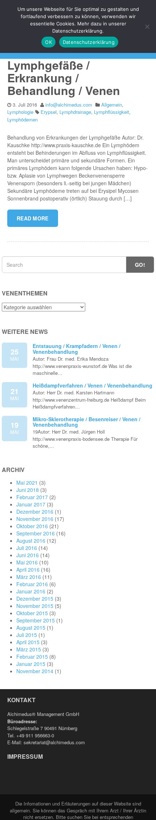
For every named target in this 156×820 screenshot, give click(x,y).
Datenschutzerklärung (89, 42)
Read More (33, 218)
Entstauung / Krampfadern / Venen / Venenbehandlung (76, 348)
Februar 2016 (32, 584)
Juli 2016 (26, 547)
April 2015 (28, 642)
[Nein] (147, 26)
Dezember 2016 (34, 511)
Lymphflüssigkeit (111, 111)
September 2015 (35, 620)
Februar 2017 (32, 497)
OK (48, 42)
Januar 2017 (30, 504)
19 (14, 427)
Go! (140, 264)
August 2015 (30, 627)
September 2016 (35, 533)
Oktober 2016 (32, 526)
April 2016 (28, 569)
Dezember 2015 (34, 598)
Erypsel (49, 111)
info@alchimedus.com (68, 104)
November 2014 (34, 671)
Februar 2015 (32, 656)
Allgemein (111, 104)
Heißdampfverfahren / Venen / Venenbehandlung (92, 385)
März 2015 (28, 649)
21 (14, 394)
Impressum (25, 756)
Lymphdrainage (75, 111)
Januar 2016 (30, 591)
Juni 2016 (27, 555)
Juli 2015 (26, 634)
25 (14, 354)
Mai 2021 (27, 482)
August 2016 (30, 540)
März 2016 (28, 576)
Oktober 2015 (32, 613)
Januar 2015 (30, 663)
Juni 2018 (27, 489)
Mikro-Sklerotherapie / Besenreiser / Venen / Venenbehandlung (86, 421)
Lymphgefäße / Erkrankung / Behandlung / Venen (63, 78)
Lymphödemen (22, 119)
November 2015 (34, 605)
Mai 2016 (27, 562)
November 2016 (34, 518)
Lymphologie (20, 111)
